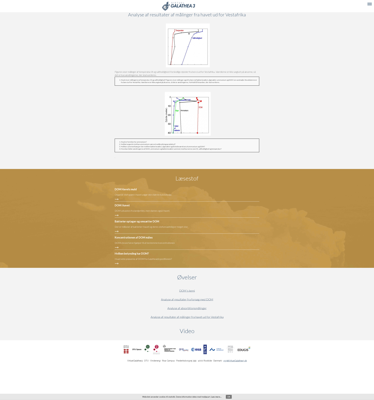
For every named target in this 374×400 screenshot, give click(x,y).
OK (228, 397)
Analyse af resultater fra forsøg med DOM (187, 299)
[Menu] (369, 4)
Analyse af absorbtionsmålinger (187, 308)
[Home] (178, 10)
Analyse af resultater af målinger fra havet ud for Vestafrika (187, 317)
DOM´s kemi (187, 290)
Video (201, 330)
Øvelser (187, 277)
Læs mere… (216, 397)
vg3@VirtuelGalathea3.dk (235, 361)
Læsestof (187, 178)
